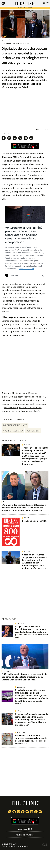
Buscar (44, 3)
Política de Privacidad (25, 835)
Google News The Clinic (40, 811)
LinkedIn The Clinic (31, 811)
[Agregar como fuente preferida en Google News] (25, 821)
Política (20, 623)
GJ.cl (45, 846)
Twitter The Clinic (9, 811)
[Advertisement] (25, 364)
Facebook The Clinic (14, 811)
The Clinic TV (27, 811)
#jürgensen (33, 430)
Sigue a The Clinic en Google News (25, 146)
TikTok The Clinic (36, 811)
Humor (26, 518)
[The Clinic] (5, 3)
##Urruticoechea (13, 430)
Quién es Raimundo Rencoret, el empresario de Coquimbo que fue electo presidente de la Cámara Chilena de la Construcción (24, 677)
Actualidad (6, 44)
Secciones (47, 3)
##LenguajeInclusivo (15, 425)
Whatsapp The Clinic (22, 811)
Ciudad (20, 711)
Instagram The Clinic (18, 811)
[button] (4, 138)
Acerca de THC (25, 829)
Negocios (7, 671)
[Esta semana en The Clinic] (11, 532)
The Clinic (44, 129)
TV (4, 502)
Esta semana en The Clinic (34, 520)
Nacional (28, 445)
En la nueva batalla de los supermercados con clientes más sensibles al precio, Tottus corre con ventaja (31, 739)
